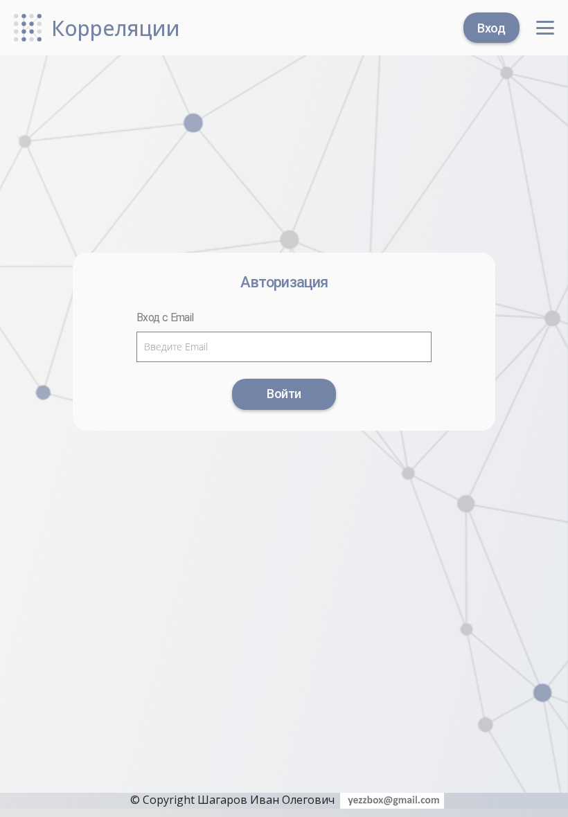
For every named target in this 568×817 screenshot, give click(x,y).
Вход (491, 27)
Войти (284, 393)
